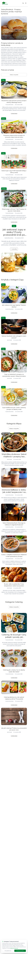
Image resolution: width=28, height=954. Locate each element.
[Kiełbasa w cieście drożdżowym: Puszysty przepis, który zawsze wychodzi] (14, 28)
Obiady (4, 188)
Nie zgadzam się (8, 950)
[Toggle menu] (25, 3)
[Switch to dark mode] (23, 3)
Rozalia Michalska (9, 104)
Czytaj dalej (14, 249)
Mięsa (5, 26)
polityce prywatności (14, 948)
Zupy (3, 80)
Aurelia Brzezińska (9, 309)
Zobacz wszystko (14, 74)
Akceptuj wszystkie (20, 950)
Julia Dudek (5, 35)
